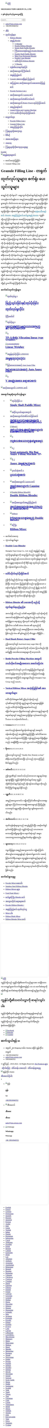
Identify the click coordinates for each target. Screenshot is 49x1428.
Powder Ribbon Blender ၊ (14, 905)
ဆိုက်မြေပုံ (6, 1068)
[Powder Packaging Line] (17, 354)
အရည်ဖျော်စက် (16, 107)
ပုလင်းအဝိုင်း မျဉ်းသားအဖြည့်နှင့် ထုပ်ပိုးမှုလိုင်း (22, 327)
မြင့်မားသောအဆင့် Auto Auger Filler (23, 370)
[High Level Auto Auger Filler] (20, 365)
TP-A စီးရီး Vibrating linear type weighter (24, 338)
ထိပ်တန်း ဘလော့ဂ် (19, 1068)
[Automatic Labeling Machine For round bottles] (27, 416)
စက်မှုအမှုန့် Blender (31, 215)
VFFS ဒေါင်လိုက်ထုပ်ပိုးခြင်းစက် (22, 113)
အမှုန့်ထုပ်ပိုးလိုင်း (15, 358)
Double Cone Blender (22, 58)
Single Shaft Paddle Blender (25, 48)
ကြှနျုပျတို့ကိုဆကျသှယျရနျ (16, 147)
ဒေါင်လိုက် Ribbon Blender (25, 61)
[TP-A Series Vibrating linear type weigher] (6, 333)
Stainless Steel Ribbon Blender (16, 886)
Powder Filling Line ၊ (17, 121)
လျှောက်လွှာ (10, 117)
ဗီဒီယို (7, 135)
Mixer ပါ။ (9, 913)
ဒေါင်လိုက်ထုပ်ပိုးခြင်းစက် (17, 573)
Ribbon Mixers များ (12, 889)
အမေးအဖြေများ (11, 139)
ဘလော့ (8, 143)
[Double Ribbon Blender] (20, 492)
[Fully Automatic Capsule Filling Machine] (13, 427)
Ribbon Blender (16, 38)
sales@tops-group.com (13, 1057)
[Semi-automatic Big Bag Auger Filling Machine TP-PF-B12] (12, 448)
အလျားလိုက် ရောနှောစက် (15, 901)
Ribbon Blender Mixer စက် (15, 919)
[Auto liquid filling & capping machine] (23, 502)
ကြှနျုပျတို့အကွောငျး (13, 131)
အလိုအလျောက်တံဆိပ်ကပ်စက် (22, 99)
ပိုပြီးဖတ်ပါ (9, 316)
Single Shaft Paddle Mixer (25, 404)
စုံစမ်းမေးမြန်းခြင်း (8, 1025)
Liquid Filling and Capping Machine (23, 110)
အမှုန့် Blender (15, 41)
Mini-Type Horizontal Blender (25, 56)
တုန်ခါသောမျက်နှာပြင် (18, 67)
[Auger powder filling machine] (12, 459)
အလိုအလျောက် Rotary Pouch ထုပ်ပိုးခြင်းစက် (27, 103)
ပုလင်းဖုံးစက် (17, 474)
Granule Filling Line (17, 124)
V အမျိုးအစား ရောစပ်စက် (20, 380)
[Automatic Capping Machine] (22, 482)
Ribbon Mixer (18, 529)
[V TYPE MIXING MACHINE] (6, 376)
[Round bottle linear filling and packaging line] (10, 322)
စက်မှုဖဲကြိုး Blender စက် (15, 897)
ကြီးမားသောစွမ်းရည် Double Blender (29, 51)
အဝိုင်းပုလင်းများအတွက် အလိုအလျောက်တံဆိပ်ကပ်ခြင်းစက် (26, 422)
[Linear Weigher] (12, 344)
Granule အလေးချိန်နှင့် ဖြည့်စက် (22, 79)
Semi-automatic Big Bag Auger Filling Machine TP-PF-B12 (26, 454)
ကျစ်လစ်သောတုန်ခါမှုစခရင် (26, 440)
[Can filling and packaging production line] (11, 296)
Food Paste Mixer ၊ (12, 893)
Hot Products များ (41, 1064)
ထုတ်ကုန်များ (10, 35)
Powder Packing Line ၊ (18, 91)
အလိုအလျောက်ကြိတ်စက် (20, 71)
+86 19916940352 (12, 1140)
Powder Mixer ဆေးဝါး (14, 883)
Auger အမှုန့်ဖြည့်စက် (22, 463)
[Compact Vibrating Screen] (11, 437)
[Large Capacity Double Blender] (14, 514)
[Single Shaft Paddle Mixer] (16, 401)
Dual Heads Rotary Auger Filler (20, 639)
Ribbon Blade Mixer (12, 916)
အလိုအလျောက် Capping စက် (21, 95)
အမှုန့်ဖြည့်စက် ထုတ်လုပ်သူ (16, 909)
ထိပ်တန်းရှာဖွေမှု (34, 1068)
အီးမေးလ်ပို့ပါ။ (6, 1076)
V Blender (18, 44)
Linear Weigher (14, 346)
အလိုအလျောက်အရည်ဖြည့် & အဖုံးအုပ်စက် (26, 507)
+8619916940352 (11, 1100)
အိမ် (7, 31)
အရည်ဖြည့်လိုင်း (16, 127)
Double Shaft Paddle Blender (25, 54)
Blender (8, 215)
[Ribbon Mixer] (13, 525)
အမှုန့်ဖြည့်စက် (16, 75)
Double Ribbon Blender (23, 46)
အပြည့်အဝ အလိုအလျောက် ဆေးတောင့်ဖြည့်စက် (26, 430)
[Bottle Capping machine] (17, 470)
